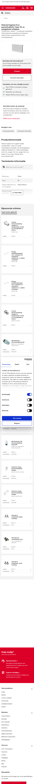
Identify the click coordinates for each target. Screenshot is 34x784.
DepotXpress (5, 725)
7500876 (13, 452)
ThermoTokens (5, 716)
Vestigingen (4, 672)
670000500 (14, 454)
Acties (3, 692)
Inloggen (17, 71)
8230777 (13, 569)
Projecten (4, 766)
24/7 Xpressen (5, 722)
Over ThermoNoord (6, 749)
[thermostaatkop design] (17, 469)
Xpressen (4, 719)
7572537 (13, 500)
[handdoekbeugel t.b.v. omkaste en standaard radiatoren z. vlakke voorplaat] (17, 256)
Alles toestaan (17, 418)
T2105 (12, 571)
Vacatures (4, 752)
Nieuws (3, 760)
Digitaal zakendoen (6, 733)
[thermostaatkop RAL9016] (17, 444)
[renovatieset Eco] (17, 539)
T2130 (12, 549)
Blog (2, 763)
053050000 (14, 428)
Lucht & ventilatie (6, 698)
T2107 (12, 525)
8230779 (13, 523)
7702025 (13, 295)
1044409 (13, 236)
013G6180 (13, 478)
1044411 (13, 325)
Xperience (4, 728)
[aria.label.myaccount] (23, 8)
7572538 (13, 476)
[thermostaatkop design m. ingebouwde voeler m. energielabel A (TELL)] (17, 227)
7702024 (13, 265)
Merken (3, 695)
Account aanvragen (17, 78)
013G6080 (13, 502)
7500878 (13, 349)
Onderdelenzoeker (6, 731)
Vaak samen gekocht (9, 212)
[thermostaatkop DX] (17, 342)
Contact (3, 755)
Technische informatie (24, 131)
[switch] (29, 399)
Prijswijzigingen (5, 739)
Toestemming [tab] (6, 364)
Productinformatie (8, 131)
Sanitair (3, 706)
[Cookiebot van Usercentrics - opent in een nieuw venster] (24, 359)
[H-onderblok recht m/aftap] (17, 563)
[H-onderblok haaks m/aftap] (17, 516)
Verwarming (4, 701)
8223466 (13, 546)
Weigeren (17, 423)
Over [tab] (27, 364)
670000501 (14, 351)
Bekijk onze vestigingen (11, 118)
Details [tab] (17, 364)
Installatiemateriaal (6, 704)
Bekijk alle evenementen (8, 736)
